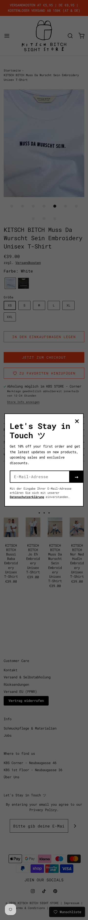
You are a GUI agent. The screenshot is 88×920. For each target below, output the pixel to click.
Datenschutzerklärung (27, 497)
